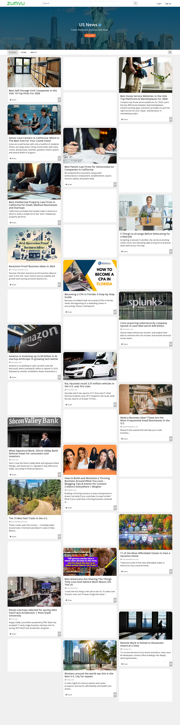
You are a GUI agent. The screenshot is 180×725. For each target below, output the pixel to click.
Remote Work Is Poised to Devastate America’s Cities (141, 644)
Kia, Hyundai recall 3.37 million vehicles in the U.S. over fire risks (89, 385)
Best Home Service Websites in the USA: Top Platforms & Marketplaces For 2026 (144, 97)
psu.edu (14, 619)
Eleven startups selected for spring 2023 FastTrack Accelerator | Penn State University (33, 612)
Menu (14, 52)
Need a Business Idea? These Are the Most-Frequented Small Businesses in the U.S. (145, 420)
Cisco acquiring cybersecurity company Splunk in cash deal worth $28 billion (143, 324)
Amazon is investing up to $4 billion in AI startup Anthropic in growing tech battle (33, 357)
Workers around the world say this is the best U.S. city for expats (89, 675)
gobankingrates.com (130, 427)
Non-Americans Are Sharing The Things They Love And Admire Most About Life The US (88, 581)
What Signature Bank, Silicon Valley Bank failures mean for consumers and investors (33, 453)
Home (23, 52)
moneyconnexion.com (19, 270)
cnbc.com (14, 460)
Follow (90, 35)
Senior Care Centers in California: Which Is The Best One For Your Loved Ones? (34, 139)
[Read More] (59, 99)
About (33, 52)
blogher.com (71, 490)
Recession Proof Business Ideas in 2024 (32, 266)
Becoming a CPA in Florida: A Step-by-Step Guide (89, 296)
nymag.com (127, 649)
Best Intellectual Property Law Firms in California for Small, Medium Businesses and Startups (33, 204)
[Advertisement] (90, 73)
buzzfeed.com (72, 588)
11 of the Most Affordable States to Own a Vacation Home (145, 554)
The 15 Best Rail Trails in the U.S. (28, 518)
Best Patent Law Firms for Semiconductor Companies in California (89, 168)
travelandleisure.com (19, 522)
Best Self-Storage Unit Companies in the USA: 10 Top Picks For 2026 (33, 92)
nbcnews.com (128, 329)
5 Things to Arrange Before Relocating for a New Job (145, 235)
